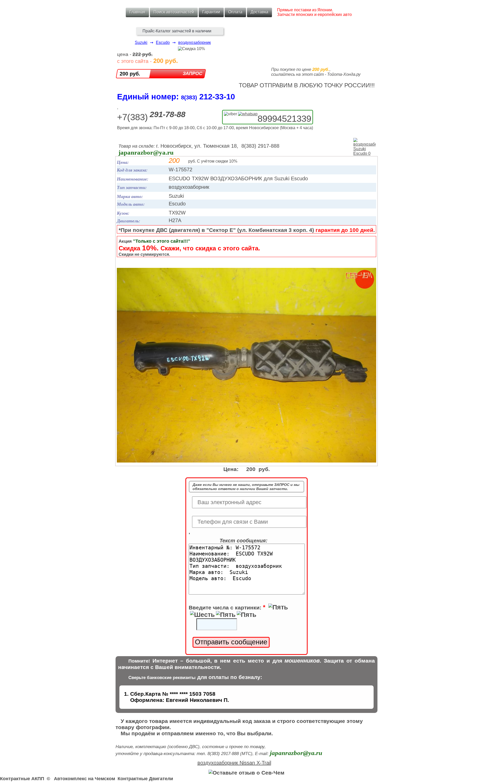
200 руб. (130, 74)
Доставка (259, 12)
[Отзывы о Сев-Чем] (246, 773)
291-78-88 (167, 114)
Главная (137, 12)
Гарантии (211, 12)
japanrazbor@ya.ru (146, 152)
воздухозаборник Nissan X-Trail (234, 763)
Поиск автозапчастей (174, 12)
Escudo (163, 42)
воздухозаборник (194, 42)
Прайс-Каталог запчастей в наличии (177, 31)
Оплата (235, 12)
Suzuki (141, 42)
